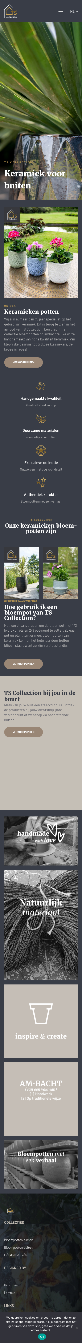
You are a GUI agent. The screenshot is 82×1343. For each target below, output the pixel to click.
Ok (42, 1336)
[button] (60, 11)
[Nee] (77, 1328)
